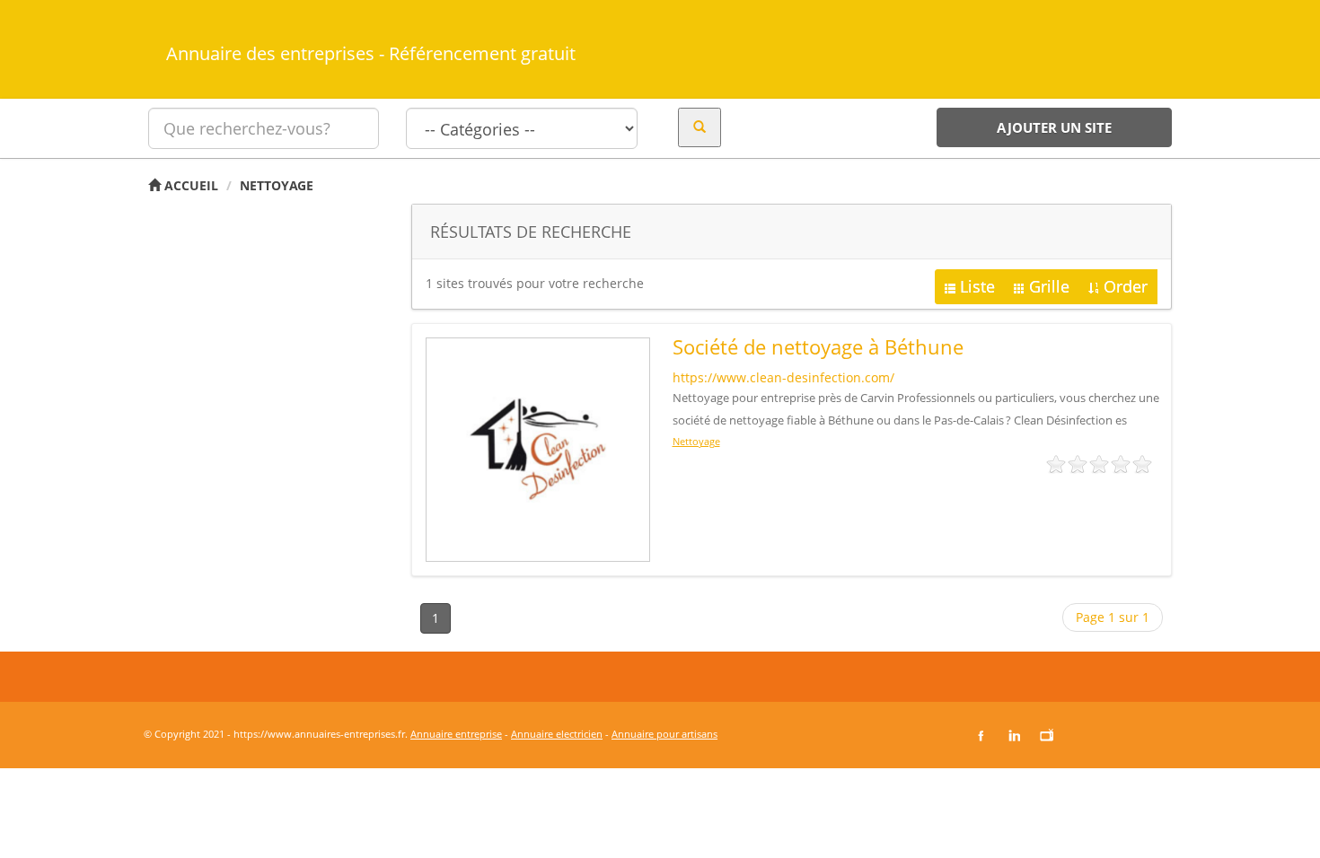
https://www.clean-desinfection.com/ (783, 377)
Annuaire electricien (557, 733)
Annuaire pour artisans (664, 733)
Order (1126, 286)
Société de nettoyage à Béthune (818, 346)
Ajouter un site (1054, 127)
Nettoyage (276, 185)
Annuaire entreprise (456, 733)
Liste (977, 286)
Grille (1049, 286)
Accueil (189, 185)
